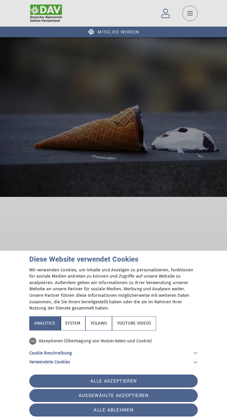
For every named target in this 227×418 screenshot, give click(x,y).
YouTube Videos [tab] (134, 323)
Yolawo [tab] (98, 323)
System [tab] (72, 323)
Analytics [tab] (44, 323)
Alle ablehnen (113, 410)
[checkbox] (113, 341)
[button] (113, 353)
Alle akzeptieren (113, 381)
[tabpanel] (113, 350)
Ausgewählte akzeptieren (114, 395)
